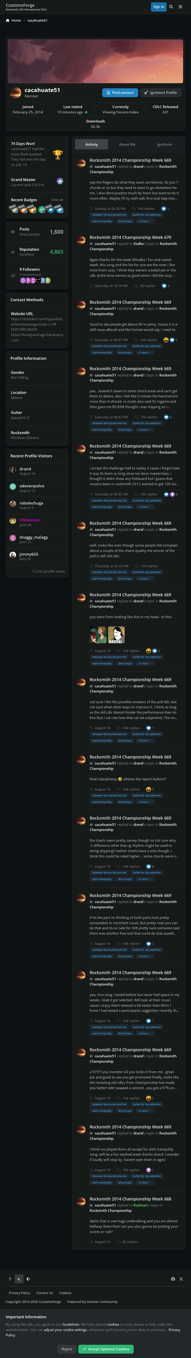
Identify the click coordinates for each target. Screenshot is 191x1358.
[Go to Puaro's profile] (43, 280)
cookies (113, 1324)
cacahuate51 (105, 166)
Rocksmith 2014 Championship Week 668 (130, 1199)
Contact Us (44, 1293)
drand (25, 468)
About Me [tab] (127, 144)
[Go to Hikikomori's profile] (13, 520)
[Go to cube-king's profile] (33, 280)
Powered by (92, 1302)
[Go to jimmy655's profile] (13, 555)
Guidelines (70, 1324)
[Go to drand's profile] (13, 469)
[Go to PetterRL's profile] (28, 280)
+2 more (143, 221)
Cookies (65, 1293)
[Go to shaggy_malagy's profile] (13, 538)
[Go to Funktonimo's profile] (47, 280)
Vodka (138, 243)
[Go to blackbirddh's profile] (38, 280)
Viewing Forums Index (120, 112)
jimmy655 (29, 554)
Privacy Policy (19, 1293)
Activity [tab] (91, 144)
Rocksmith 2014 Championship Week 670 (130, 237)
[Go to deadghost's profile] (23, 280)
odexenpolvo (32, 485)
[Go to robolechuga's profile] (13, 504)
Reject (67, 1349)
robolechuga (31, 503)
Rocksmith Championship (111, 1210)
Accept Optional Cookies (108, 1349)
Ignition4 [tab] (164, 144)
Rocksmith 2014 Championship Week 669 (130, 160)
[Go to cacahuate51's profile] (81, 163)
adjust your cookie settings (65, 1329)
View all (57, 200)
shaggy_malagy (34, 537)
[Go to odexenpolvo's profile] (13, 486)
